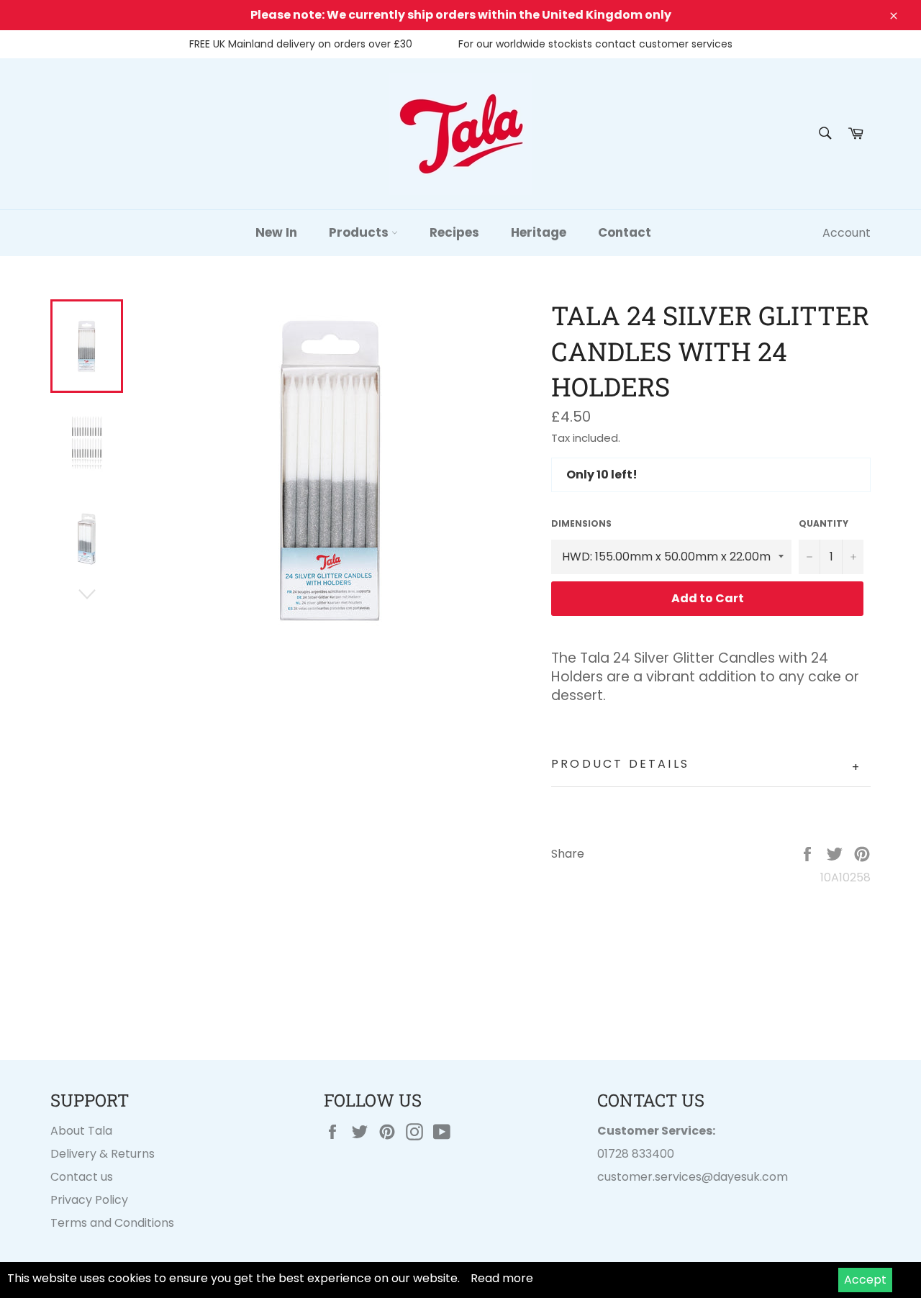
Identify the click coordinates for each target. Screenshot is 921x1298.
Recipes (454, 232)
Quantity (823, 524)
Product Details (706, 765)
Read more (502, 1278)
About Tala (81, 1130)
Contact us (81, 1176)
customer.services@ (655, 1176)
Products (360, 232)
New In (276, 232)
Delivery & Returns (102, 1153)
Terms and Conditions (112, 1223)
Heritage (538, 232)
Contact (624, 232)
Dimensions (581, 524)
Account (846, 232)
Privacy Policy (89, 1200)
